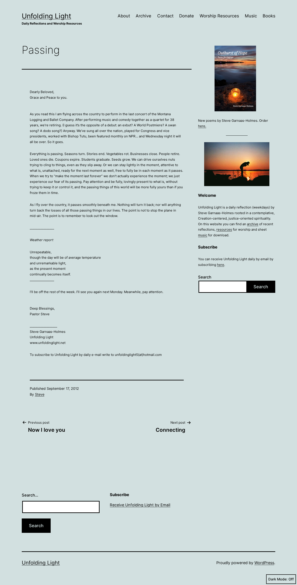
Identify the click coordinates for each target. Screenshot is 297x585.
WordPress (264, 562)
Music (251, 15)
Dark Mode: (277, 579)
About (124, 15)
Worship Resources (219, 15)
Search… (30, 495)
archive (252, 224)
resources (224, 229)
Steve (39, 394)
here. (202, 126)
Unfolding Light (46, 16)
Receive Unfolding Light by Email (140, 505)
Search (204, 277)
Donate (186, 15)
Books (269, 15)
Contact (165, 15)
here (220, 265)
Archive (143, 15)
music (202, 235)
